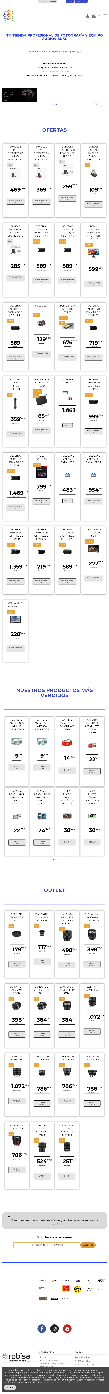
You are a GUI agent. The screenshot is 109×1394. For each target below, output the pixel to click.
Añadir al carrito (15, 200)
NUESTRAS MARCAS (48, 1)
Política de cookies (49, 1360)
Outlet (70, 1)
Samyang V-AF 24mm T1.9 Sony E (17, 989)
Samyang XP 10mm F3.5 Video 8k (42, 917)
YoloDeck (41, 305)
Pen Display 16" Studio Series (67, 308)
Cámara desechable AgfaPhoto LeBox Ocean (42, 797)
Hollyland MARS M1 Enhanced (68, 458)
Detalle (67, 425)
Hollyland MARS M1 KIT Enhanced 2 (93, 458)
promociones (81, 1)
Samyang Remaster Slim (17, 917)
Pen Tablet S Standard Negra (41, 382)
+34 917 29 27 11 (86, 1364)
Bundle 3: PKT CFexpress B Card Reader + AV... (15, 153)
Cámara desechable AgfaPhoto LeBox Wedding (16, 797)
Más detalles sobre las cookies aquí (60, 1382)
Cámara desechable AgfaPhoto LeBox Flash (92, 726)
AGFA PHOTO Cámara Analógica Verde (92, 797)
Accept (10, 1387)
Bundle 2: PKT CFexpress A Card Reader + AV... (42, 153)
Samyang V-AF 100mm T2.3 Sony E (92, 917)
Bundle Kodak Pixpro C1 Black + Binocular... (93, 153)
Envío (43, 1357)
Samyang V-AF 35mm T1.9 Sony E (41, 989)
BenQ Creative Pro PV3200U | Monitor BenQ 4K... (93, 232)
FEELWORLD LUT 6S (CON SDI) (93, 532)
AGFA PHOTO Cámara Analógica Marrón (67, 797)
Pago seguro (46, 1367)
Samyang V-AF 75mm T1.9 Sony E (67, 989)
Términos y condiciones (51, 1364)
